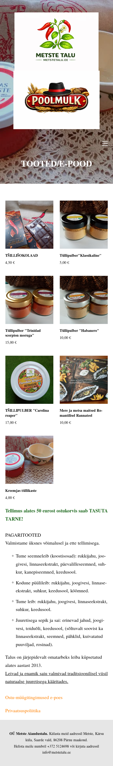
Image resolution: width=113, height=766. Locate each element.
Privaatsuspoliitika (22, 710)
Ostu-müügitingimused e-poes (34, 697)
